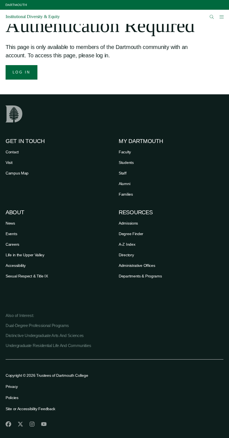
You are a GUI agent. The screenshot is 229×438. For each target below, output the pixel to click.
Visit (9, 162)
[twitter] (20, 424)
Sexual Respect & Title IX (27, 276)
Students (126, 162)
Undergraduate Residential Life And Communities (48, 345)
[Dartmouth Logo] (16, 5)
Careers (12, 244)
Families (126, 194)
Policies (12, 397)
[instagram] (32, 424)
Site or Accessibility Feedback (30, 409)
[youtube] (44, 424)
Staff (123, 173)
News (10, 223)
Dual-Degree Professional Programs (37, 325)
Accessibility (16, 265)
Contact (12, 152)
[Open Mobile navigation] (221, 17)
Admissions (128, 223)
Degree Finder (131, 234)
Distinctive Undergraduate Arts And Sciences (45, 335)
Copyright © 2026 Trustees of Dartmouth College (47, 375)
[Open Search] (212, 17)
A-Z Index (127, 244)
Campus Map (17, 173)
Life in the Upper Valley (25, 255)
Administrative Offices (137, 265)
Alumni (124, 183)
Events (11, 234)
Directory (126, 255)
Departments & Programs (140, 276)
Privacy (12, 386)
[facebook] (8, 424)
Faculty (125, 152)
